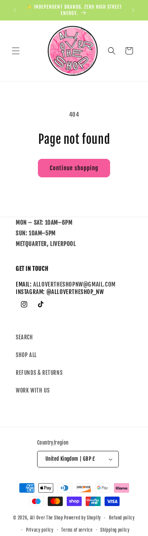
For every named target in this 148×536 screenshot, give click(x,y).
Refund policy (122, 518)
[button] (15, 51)
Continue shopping (74, 168)
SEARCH (24, 337)
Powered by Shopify (82, 518)
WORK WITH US (32, 390)
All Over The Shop (46, 518)
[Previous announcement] (14, 10)
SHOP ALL (26, 355)
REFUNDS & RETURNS (39, 372)
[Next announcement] (133, 10)
